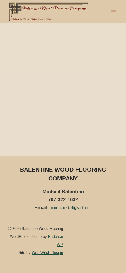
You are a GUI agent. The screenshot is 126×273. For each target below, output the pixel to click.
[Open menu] (113, 11)
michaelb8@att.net (71, 207)
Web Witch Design (47, 252)
